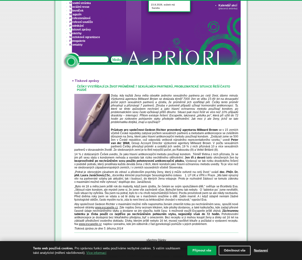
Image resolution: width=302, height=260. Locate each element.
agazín (75, 14)
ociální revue (79, 7)
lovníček (76, 10)
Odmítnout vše (234, 250)
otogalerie (77, 41)
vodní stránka (80, 3)
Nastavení (261, 250)
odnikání (76, 25)
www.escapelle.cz (106, 207)
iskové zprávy (80, 29)
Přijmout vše (202, 250)
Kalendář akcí (227, 5)
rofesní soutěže (81, 22)
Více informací (96, 253)
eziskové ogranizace (84, 37)
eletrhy (75, 33)
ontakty (76, 44)
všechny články (156, 240)
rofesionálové (80, 18)
